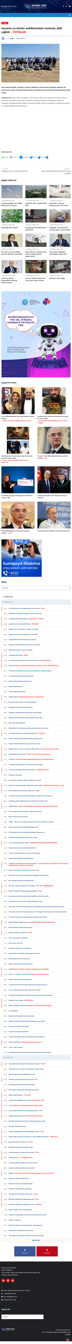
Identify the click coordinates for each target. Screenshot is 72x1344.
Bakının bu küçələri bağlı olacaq (18, 1178)
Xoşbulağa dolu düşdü (9, 228)
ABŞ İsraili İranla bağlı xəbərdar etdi (20, 681)
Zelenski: (34, 665)
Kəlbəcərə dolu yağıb (57, 278)
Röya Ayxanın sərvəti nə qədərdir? (19, 958)
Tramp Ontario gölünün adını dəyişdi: (26, 1100)
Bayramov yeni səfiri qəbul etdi (21, 1142)
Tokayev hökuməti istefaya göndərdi (20, 979)
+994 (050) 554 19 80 (10, 1293)
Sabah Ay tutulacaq (15, 1220)
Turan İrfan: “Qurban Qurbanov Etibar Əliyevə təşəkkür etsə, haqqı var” (31, 796)
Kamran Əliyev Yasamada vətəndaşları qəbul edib (24, 953)
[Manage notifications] (67, 1339)
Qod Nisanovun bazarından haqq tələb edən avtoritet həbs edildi (16, 459)
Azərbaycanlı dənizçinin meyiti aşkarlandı (22, 1084)
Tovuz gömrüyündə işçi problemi (33, 842)
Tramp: (26, 1105)
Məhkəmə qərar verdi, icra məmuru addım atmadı (34, 749)
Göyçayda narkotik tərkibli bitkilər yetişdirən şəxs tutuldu (27, 1021)
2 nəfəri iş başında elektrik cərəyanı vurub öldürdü (24, 853)
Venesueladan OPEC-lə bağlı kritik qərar (21, 858)
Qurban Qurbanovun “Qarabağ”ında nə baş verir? (24, 870)
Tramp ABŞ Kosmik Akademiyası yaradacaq (22, 639)
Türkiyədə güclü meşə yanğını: (26, 618)
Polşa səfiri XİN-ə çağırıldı (17, 723)
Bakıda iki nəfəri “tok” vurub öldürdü (20, 948)
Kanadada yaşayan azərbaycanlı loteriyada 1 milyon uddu (17, 497)
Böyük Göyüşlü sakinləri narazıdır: (32, 922)
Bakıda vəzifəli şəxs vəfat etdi (20, 932)
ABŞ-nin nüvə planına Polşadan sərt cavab (22, 1074)
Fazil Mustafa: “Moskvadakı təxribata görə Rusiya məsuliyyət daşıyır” (30, 1052)
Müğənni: (32, 1173)
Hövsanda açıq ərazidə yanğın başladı (21, 1183)
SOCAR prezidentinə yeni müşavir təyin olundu (23, 837)
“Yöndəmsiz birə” (21, 1157)
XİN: (29, 969)
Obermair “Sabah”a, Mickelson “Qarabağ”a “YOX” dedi (31, 886)
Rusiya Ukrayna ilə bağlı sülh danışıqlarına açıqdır (27, 1064)
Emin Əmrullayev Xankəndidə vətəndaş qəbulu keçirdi (9, 280)
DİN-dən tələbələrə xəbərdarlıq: (30, 1005)
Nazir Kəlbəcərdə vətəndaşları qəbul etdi (24, 790)
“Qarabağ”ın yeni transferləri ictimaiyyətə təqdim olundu (26, 1069)
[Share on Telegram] (40, 157)
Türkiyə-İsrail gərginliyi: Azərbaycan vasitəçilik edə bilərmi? (27, 1215)
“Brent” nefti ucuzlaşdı (16, 1047)
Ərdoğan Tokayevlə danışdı (17, 1126)
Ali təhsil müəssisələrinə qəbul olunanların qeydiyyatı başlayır (28, 984)
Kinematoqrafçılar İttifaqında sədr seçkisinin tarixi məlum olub (28, 801)
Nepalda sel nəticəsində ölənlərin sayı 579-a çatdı (24, 644)
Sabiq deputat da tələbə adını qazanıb (20, 927)
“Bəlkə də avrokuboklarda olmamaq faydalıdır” (38, 864)
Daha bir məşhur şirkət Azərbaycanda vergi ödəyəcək (25, 1225)
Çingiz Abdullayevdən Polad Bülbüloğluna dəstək (26, 1131)
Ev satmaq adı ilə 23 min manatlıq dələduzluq (23, 702)
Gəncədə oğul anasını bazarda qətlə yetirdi (22, 848)
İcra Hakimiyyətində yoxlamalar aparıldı (21, 676)
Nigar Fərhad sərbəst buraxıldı (18, 816)
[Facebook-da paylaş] (13, 157)
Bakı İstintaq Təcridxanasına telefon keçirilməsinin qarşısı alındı (35, 254)
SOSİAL (5, 23)
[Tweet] (33, 157)
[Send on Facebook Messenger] (24, 157)
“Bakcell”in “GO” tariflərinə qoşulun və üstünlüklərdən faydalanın (29, 875)
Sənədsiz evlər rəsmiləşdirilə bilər (23, 624)
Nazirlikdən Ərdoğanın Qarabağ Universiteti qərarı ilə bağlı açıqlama (30, 671)
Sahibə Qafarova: (26, 697)
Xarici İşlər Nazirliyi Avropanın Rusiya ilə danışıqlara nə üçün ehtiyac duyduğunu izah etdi (36, 906)
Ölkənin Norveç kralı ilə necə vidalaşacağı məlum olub (25, 901)
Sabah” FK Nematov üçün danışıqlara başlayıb (25, 891)
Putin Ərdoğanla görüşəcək (17, 691)
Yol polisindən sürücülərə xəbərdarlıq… (23, 1194)
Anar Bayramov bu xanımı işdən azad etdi (24, 1152)
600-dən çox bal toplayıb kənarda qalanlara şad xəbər (26, 717)
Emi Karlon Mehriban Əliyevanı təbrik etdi (21, 1168)
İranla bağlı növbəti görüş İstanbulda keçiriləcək (24, 1090)
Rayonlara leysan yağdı (21, 1000)
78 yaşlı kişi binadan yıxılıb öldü (19, 1031)
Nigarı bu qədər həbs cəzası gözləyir (20, 1209)
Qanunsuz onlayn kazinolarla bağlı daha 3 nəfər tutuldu (36, 785)
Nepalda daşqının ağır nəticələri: (25, 1116)
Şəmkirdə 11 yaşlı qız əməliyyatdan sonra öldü (23, 634)
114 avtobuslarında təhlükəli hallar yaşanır (29, 769)
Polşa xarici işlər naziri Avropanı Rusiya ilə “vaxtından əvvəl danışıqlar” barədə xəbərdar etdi (38, 912)
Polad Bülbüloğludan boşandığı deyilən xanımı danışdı (17, 418)
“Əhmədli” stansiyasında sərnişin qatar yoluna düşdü (25, 712)
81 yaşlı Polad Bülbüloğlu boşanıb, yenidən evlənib (52, 457)
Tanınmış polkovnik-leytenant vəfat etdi (23, 1079)
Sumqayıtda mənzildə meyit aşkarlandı (21, 707)
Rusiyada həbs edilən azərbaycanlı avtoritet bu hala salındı (52, 420)
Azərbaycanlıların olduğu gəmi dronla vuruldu (23, 1162)
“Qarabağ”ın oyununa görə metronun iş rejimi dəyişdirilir (26, 1235)
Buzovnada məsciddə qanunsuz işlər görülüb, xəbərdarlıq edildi (29, 896)
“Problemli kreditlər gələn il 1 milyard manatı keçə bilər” (26, 764)
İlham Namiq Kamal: (25, 1042)
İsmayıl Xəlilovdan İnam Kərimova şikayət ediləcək (52, 497)
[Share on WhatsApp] (5, 157)
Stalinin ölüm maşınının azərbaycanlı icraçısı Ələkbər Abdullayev (34, 1136)
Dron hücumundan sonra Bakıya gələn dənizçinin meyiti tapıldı (28, 917)
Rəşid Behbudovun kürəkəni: (30, 754)
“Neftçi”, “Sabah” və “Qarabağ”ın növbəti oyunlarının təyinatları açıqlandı (31, 822)
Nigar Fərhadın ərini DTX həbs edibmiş (21, 964)
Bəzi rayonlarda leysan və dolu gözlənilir (21, 880)
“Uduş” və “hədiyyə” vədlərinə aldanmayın (29, 974)
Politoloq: (31, 759)
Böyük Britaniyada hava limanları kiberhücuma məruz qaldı (27, 1121)
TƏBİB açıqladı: (33, 806)
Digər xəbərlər (36, 1240)
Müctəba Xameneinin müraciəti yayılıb (20, 650)
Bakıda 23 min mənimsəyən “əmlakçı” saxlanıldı (23, 629)
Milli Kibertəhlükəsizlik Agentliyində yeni (24, 1199)
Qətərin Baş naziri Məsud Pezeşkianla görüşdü (26, 1110)
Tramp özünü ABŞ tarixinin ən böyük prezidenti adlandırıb (27, 1037)
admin (12, 38)
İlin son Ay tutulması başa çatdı (18, 938)
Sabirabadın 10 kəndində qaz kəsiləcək (21, 1230)
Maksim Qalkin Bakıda (19, 1095)
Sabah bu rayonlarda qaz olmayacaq (20, 1189)
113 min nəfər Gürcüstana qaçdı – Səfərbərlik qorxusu (25, 811)
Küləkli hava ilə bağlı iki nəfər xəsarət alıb (21, 1016)
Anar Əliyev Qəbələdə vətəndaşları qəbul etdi (27, 733)
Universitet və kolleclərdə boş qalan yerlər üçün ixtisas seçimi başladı (30, 995)
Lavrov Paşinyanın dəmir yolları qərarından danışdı (24, 990)
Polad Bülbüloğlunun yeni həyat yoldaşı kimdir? (15, 532)
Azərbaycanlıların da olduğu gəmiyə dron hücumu (26, 608)
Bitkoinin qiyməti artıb (15, 686)
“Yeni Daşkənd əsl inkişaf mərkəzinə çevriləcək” (30, 660)
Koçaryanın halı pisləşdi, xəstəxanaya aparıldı (53, 531)
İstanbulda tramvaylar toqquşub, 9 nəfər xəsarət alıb (25, 613)
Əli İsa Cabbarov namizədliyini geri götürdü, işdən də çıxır (27, 832)
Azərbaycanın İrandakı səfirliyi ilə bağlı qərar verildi (25, 780)
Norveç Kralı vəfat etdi (15, 943)
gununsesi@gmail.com (10, 1296)
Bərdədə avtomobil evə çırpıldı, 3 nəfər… (21, 1147)
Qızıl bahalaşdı (13, 1011)
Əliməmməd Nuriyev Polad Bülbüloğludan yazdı (23, 827)
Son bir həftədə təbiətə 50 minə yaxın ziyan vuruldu (24, 743)
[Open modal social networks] (46, 157)
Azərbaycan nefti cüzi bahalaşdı (19, 1026)
